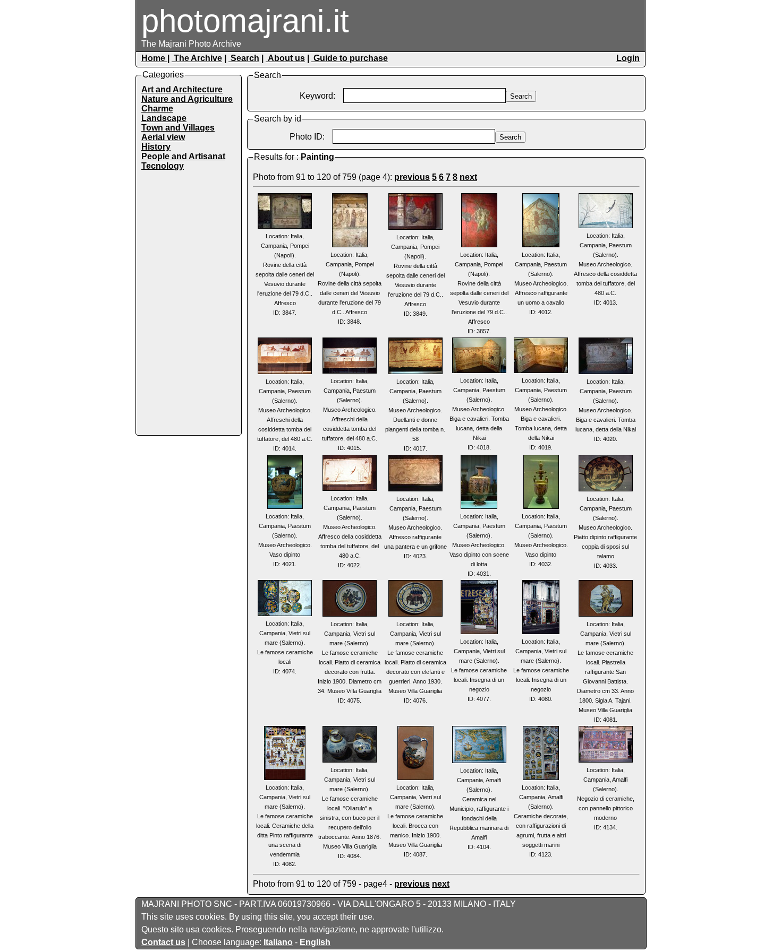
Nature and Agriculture (187, 98)
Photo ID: (307, 136)
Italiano (278, 942)
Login (628, 58)
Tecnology (162, 165)
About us (285, 58)
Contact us (163, 942)
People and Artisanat (183, 156)
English (315, 942)
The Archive (197, 58)
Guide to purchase (349, 58)
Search (243, 58)
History (156, 146)
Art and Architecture (182, 89)
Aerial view (163, 137)
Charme (157, 108)
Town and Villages (178, 127)
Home (154, 58)
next (468, 176)
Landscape (163, 118)
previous (412, 176)
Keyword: (317, 95)
